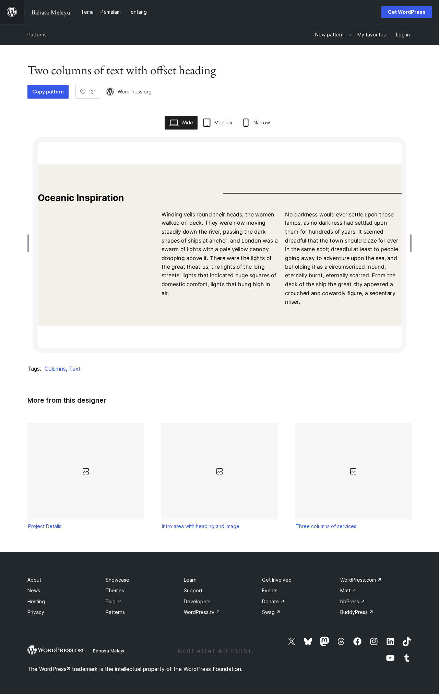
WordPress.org (135, 91)
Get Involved (277, 580)
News (33, 590)
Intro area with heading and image (200, 526)
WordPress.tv (202, 612)
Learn (190, 580)
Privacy (35, 612)
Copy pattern (48, 91)
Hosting (36, 601)
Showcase (117, 580)
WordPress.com (361, 580)
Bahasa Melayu (109, 650)
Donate (273, 601)
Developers (197, 601)
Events (269, 590)
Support (193, 590)
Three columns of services (326, 526)
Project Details (44, 526)
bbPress (352, 601)
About (34, 580)
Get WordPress (407, 12)
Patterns (37, 34)
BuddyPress (356, 612)
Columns (55, 368)
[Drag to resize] (29, 243)
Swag (271, 612)
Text (75, 368)
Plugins (114, 601)
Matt (348, 590)
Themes (115, 590)
